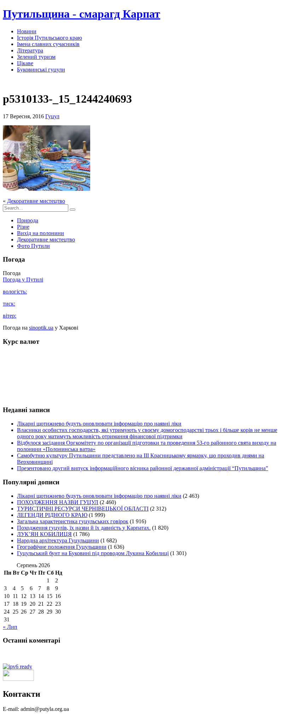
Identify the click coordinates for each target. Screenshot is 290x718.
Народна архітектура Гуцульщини (58, 540)
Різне (23, 227)
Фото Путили (33, 246)
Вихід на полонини (40, 233)
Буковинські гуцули (41, 70)
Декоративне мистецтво (36, 201)
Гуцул (52, 116)
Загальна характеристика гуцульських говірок (72, 521)
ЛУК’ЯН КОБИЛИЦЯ (44, 534)
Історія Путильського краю (49, 38)
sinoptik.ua (41, 328)
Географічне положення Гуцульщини (61, 547)
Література (30, 50)
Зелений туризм (36, 57)
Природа (27, 220)
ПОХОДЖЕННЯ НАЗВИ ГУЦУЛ (57, 502)
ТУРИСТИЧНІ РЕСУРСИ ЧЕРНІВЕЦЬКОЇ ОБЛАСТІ (83, 509)
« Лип (10, 627)
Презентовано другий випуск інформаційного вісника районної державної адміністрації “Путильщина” (142, 468)
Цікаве (25, 63)
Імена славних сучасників (48, 44)
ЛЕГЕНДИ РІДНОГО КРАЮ (52, 515)
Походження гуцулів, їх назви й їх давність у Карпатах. (84, 528)
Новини (26, 31)
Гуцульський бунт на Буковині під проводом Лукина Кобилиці (93, 553)
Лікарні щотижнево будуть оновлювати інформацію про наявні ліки (99, 424)
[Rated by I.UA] (18, 679)
